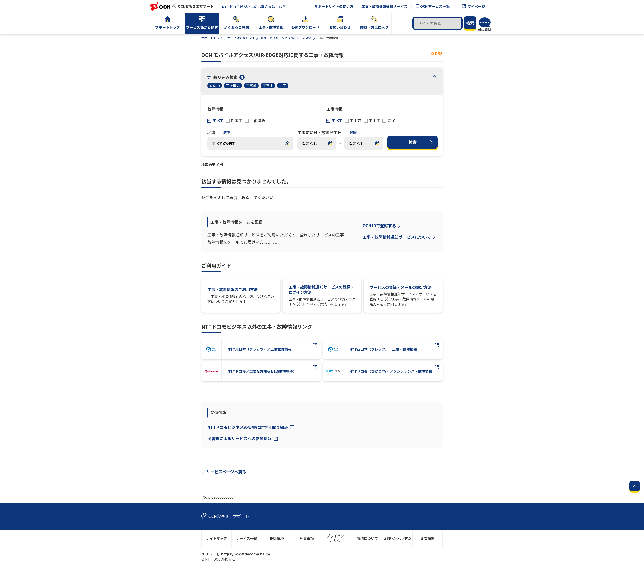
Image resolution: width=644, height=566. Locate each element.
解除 (226, 132)
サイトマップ (216, 538)
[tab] (435, 77)
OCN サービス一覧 (435, 6)
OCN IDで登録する (379, 225)
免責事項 (307, 538)
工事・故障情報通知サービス (384, 6)
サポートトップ (211, 38)
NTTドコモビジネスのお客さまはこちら (254, 6)
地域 (211, 132)
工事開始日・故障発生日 (319, 132)
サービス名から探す (241, 38)
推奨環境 (277, 538)
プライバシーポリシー (337, 538)
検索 (413, 142)
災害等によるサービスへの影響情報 (240, 438)
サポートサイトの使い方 (333, 6)
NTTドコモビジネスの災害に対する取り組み (248, 427)
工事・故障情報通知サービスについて (397, 237)
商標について (367, 538)
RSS (439, 53)
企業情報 (428, 538)
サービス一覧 (246, 538)
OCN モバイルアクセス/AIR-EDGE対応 (286, 38)
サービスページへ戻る (226, 472)
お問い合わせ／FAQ (397, 538)
